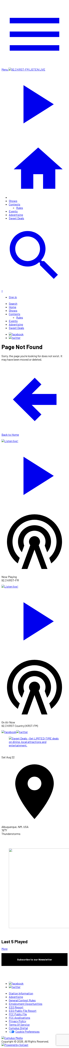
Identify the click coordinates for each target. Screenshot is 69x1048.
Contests (14, 204)
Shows (13, 201)
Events (13, 211)
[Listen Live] (34, 474)
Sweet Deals (16, 218)
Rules (19, 207)
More (4, 948)
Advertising (16, 214)
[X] (14, 337)
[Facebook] (16, 334)
